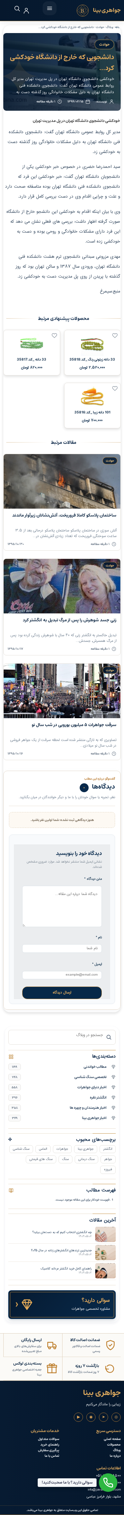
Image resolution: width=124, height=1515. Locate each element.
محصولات (114, 1445)
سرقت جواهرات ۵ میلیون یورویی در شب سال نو (74, 725)
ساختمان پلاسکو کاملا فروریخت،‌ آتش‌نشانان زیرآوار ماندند (64, 515)
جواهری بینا (86, 1149)
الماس (43, 1149)
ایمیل (97, 964)
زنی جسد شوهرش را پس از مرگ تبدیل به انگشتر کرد (69, 620)
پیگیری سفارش (48, 1450)
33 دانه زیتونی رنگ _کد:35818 (92, 359)
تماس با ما (52, 1456)
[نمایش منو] (50, 8)
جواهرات (62, 1149)
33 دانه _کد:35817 (31, 359)
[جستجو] (14, 8)
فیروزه (108, 1169)
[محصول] (115, 335)
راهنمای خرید (49, 1445)
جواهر (108, 1159)
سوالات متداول (48, 1439)
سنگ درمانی (86, 1159)
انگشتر (107, 1149)
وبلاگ (117, 1450)
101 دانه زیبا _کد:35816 (92, 412)
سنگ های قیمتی (41, 1159)
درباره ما (115, 1456)
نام (99, 937)
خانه (118, 27)
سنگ (65, 1159)
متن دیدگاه (93, 879)
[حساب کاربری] (26, 11)
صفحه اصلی (112, 1439)
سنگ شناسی (21, 1149)
